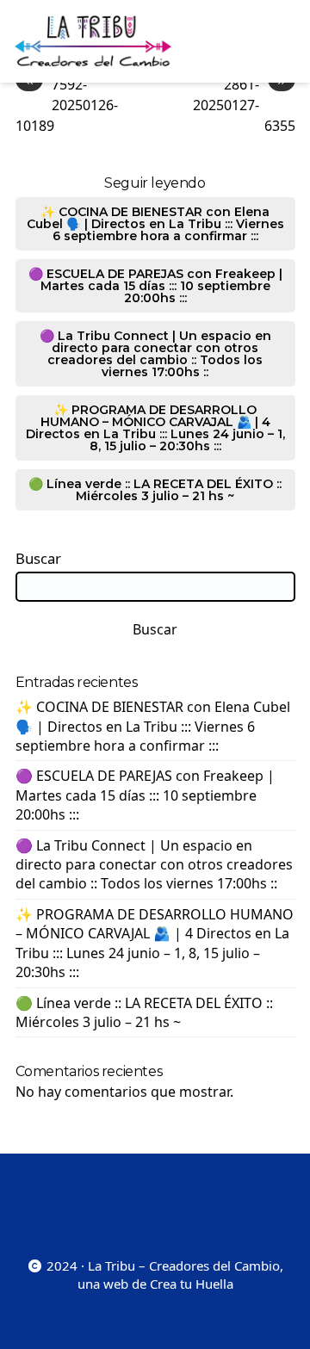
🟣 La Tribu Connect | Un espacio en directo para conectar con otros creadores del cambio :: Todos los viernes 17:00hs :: (155, 354)
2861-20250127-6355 (244, 104)
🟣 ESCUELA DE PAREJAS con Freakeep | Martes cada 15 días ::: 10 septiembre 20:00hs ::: (155, 286)
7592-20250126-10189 (67, 104)
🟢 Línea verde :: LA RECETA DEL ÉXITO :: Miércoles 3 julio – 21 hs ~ (155, 490)
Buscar (38, 558)
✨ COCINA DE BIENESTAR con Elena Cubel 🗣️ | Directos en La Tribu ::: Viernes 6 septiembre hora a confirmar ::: (155, 224)
